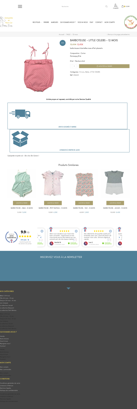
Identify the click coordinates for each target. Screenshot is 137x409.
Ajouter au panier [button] (21, 203)
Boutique (36, 22)
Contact (98, 22)
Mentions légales (5, 388)
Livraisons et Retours (6, 386)
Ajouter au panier (105, 66)
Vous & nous (83, 22)
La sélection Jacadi (6, 305)
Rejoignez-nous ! (5, 343)
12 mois (75, 34)
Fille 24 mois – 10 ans (7, 298)
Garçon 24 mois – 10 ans (8, 300)
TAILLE (68, 34)
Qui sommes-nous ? (67, 22)
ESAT (91, 22)
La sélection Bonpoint (7, 308)
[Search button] (106, 6)
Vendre (46, 22)
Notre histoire (4, 339)
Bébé (87, 72)
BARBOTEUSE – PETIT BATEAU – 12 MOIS (53, 208)
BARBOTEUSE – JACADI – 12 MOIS (115, 208)
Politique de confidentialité (9, 390)
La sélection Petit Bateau (8, 310)
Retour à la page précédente (119, 34)
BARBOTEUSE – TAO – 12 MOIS (84, 208)
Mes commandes (5, 369)
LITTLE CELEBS (95, 72)
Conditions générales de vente (10, 383)
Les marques (4, 303)
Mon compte (110, 22)
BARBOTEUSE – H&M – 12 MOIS (22, 208)
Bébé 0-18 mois (5, 296)
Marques (54, 22)
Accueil (61, 34)
